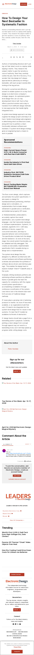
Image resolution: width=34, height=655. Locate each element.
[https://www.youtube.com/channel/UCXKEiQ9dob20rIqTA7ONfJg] (20, 624)
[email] (23, 57)
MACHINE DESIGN (23, 631)
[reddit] (20, 57)
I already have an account (17, 479)
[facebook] (11, 57)
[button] (3, 4)
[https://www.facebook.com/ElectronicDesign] (13, 624)
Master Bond (7, 513)
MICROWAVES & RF (11, 631)
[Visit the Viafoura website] (27, 461)
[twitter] (17, 57)
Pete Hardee (17, 43)
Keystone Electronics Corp (11, 511)
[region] (17, 453)
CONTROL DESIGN (17, 633)
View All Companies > (17, 520)
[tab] (7, 444)
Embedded (5, 13)
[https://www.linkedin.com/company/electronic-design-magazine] (15, 624)
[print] (31, 57)
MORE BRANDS (17, 637)
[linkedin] (14, 57)
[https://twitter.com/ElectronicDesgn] (18, 624)
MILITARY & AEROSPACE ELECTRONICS (17, 635)
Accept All (17, 651)
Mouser (5, 516)
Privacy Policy (17, 647)
